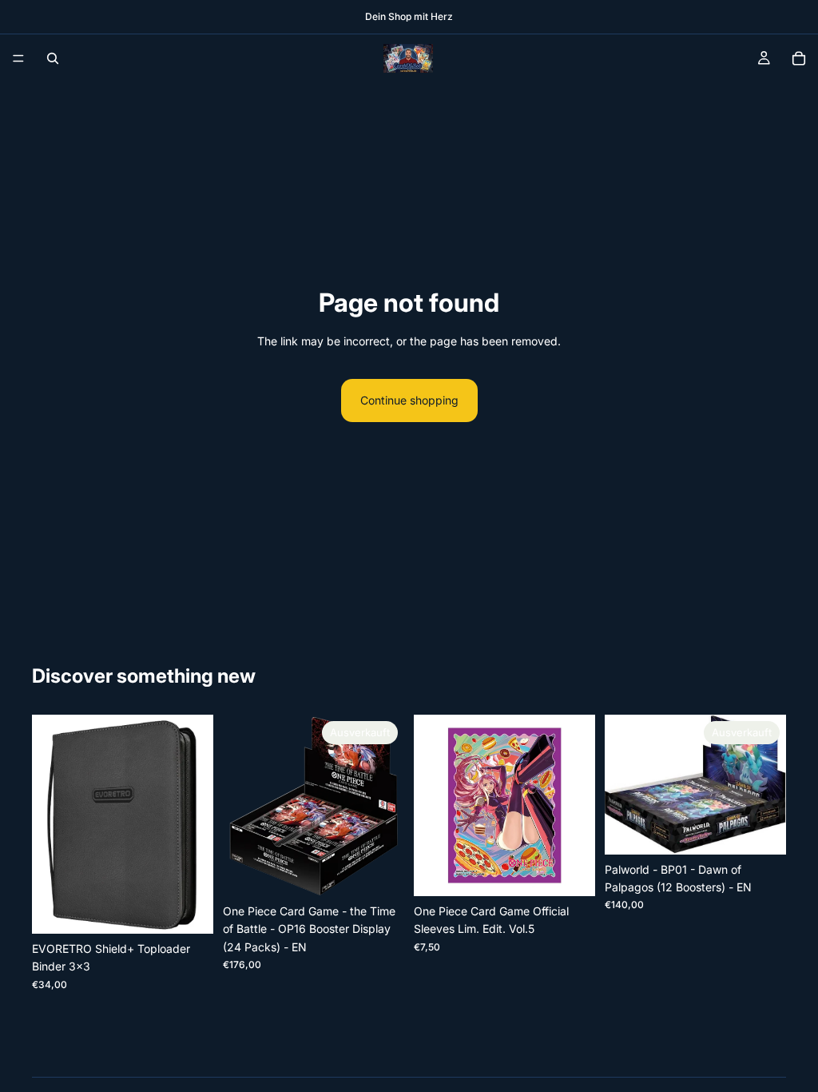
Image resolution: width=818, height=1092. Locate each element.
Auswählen (202, 908)
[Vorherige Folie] (49, 824)
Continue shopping (409, 400)
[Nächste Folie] (195, 824)
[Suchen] (52, 58)
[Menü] (18, 58)
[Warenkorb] (798, 58)
